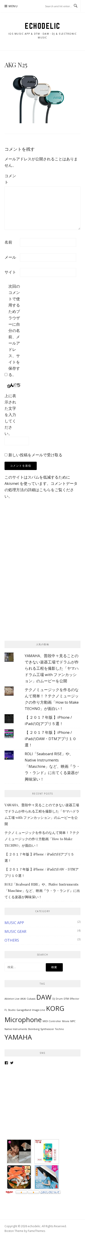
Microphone (23, 1019)
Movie (65, 1021)
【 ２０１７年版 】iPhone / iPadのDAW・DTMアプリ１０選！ (50, 739)
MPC (72, 1021)
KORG (55, 1008)
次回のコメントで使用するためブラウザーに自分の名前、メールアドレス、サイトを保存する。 (14, 330)
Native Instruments (16, 1029)
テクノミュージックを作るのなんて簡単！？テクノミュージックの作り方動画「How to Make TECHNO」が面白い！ (42, 838)
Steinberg (33, 1029)
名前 (8, 242)
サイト (10, 272)
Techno (59, 1029)
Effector (74, 998)
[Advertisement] (39, 540)
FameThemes (36, 1231)
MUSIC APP (14, 922)
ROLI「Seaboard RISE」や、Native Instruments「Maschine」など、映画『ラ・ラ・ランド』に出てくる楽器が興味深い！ (52, 766)
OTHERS (12, 940)
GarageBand (24, 1010)
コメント (10, 179)
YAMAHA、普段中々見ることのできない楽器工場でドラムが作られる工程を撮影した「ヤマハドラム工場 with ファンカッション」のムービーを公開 (52, 668)
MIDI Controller (52, 1021)
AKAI (23, 998)
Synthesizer (47, 1029)
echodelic (42, 25)
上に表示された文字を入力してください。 (10, 414)
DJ (53, 998)
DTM (66, 998)
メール (10, 257)
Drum (59, 998)
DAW (43, 997)
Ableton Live (12, 998)
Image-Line (38, 1010)
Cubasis (31, 998)
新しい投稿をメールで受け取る (35, 454)
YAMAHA (18, 1037)
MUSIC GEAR (15, 931)
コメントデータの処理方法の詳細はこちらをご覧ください (41, 490)
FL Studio (10, 1010)
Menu (13, 6)
